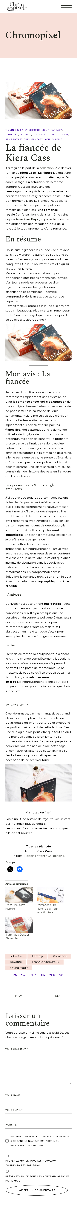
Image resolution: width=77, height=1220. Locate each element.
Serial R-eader (57, 134)
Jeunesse (11, 134)
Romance (39, 134)
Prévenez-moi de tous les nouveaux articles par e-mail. (37, 1178)
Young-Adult (19, 968)
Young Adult (54, 139)
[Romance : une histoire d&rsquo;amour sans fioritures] (50, 895)
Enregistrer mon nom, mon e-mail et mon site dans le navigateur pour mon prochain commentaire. (39, 1141)
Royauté (16, 962)
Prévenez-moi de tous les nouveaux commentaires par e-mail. (31, 1163)
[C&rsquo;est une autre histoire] (19, 895)
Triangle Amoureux (45, 962)
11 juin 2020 (13, 130)
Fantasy (56, 130)
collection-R (48, 168)
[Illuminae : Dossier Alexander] (19, 925)
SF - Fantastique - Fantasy (24, 139)
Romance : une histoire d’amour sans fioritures (47, 908)
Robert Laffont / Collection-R (44, 856)
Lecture (25, 134)
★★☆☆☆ (16, 956)
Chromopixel (38, 130)
